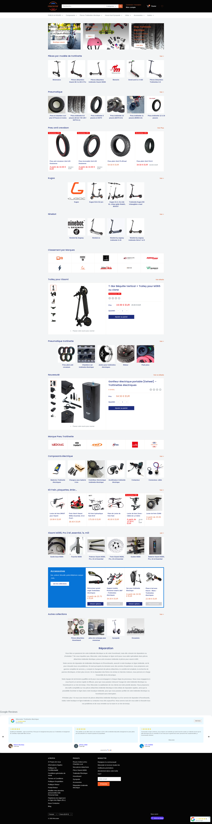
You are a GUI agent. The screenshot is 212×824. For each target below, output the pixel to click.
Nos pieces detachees (81, 767)
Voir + (162, 56)
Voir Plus (160, 128)
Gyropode (76, 779)
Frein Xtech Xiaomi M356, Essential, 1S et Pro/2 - (76, 516)
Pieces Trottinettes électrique (90, 15)
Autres (149, 15)
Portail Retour (53, 787)
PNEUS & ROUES (54, 15)
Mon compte (131, 7)
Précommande (115, 604)
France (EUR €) (64, 814)
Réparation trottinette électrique (80, 786)
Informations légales (55, 765)
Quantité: (111, 311)
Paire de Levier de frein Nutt (114, 515)
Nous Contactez (54, 803)
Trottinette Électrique (80, 773)
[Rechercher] (121, 6)
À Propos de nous (54, 762)
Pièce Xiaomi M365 (80, 770)
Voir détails (160, 279)
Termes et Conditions (55, 778)
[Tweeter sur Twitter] (116, 298)
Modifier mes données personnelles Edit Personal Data (56, 793)
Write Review (198, 720)
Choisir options (95, 604)
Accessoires (138, 15)
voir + (162, 533)
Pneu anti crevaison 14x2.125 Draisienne (60, 162)
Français (51, 814)
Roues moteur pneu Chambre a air (80, 763)
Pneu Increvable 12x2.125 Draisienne (88, 162)
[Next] (163, 70)
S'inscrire (103, 784)
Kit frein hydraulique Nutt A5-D (95, 515)
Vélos (127, 15)
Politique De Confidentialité (53, 769)
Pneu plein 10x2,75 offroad (117, 161)
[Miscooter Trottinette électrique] (13, 721)
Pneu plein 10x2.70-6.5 (145, 161)
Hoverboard (77, 776)
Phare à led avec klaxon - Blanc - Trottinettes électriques (151, 591)
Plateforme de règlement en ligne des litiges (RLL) (57, 799)
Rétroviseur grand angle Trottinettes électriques (93, 590)
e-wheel (111, 389)
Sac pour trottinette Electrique (133, 589)
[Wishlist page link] (162, 6)
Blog (49, 806)
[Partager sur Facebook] (109, 298)
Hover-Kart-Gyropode (112, 15)
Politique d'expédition (55, 781)
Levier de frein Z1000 (153, 513)
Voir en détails (158, 375)
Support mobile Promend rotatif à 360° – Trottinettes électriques (115, 591)
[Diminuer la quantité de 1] (118, 310)
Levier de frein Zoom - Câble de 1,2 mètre (135, 515)
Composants (70, 15)
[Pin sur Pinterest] (113, 298)
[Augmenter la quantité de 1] (127, 310)
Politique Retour (53, 784)
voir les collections (60, 584)
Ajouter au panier (121, 317)
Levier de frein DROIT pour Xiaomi (57, 515)
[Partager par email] (119, 298)
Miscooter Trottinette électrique (27, 719)
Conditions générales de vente (56, 774)
